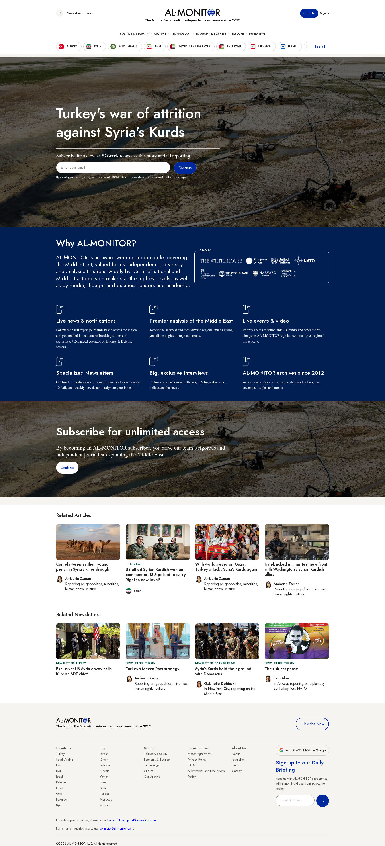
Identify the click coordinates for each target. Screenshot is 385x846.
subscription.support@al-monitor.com (132, 820)
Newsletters (74, 13)
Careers (237, 771)
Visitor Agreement (199, 754)
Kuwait (104, 771)
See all (320, 46)
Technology (181, 33)
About (236, 754)
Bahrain (105, 765)
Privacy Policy (197, 759)
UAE (59, 771)
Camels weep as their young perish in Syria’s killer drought (83, 566)
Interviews (257, 33)
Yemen (104, 776)
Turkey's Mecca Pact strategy (152, 669)
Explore (237, 33)
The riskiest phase (281, 669)
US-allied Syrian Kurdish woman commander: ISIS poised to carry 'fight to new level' (156, 575)
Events (89, 13)
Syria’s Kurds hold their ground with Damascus (223, 671)
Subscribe (309, 13)
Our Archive (152, 776)
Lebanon (61, 799)
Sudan (104, 788)
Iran (58, 765)
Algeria (104, 805)
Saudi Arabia (64, 759)
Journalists (238, 759)
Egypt (59, 788)
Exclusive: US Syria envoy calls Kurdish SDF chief (84, 671)
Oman (104, 759)
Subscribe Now (312, 724)
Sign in (324, 13)
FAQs (191, 765)
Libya (103, 782)
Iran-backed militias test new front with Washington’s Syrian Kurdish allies (296, 569)
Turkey (60, 754)
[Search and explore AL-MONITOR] (59, 13)
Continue (67, 467)
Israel (59, 776)
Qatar (60, 793)
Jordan (104, 754)
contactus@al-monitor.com (116, 828)
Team (235, 765)
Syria (59, 805)
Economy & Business (211, 33)
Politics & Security (134, 33)
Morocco (106, 799)
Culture (160, 33)
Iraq (102, 748)
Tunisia (104, 793)
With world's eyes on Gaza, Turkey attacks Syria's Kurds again (226, 566)
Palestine (61, 782)
